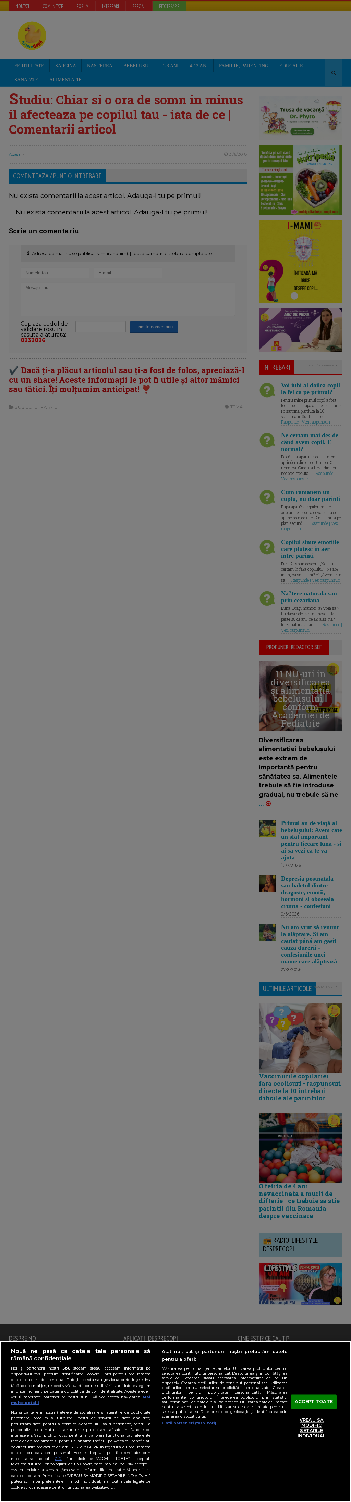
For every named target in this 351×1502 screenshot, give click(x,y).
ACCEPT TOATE (314, 1401)
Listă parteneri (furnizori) (189, 1423)
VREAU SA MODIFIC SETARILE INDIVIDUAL (312, 1428)
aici (58, 1458)
